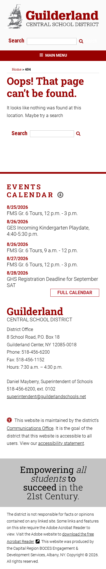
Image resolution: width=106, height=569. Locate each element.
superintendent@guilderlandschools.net (46, 396)
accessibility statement (61, 443)
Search (17, 40)
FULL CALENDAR (74, 292)
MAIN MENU (56, 55)
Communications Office (30, 428)
